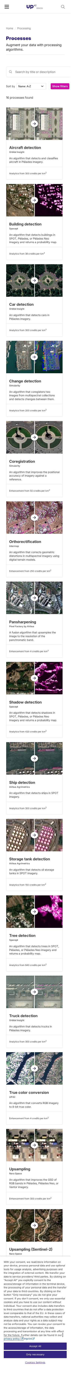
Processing (24, 28)
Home (9, 28)
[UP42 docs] (34, 7)
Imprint (28, 1338)
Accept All (35, 1346)
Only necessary (35, 1354)
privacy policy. (12, 1338)
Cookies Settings (35, 1362)
